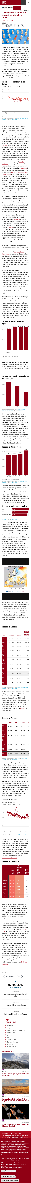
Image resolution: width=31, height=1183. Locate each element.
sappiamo (24, 168)
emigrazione (11, 1028)
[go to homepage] (4, 2)
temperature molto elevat (9, 858)
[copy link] (3, 25)
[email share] (22, 25)
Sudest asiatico (11, 1039)
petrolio (9, 1035)
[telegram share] (10, 25)
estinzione (10, 1044)
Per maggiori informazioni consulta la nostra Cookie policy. (15, 1159)
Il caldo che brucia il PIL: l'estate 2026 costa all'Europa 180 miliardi (15, 1125)
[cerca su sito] (23, 2)
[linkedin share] (18, 25)
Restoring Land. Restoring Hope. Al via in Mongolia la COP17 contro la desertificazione (15, 1100)
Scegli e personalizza (8, 1171)
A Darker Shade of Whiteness (16, 1030)
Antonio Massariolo (8, 20)
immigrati (10, 1025)
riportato (4, 145)
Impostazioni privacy (15, 1137)
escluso (22, 708)
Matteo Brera (11, 1032)
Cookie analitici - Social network (12, 1167)
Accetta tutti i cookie (8, 1176)
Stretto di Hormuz (12, 1042)
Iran (8, 1037)
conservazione (11, 1047)
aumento (10, 227)
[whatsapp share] (7, 25)
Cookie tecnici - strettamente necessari (14, 1163)
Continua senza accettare (10, 1180)
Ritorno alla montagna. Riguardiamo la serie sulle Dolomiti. (15, 1075)
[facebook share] (14, 25)
